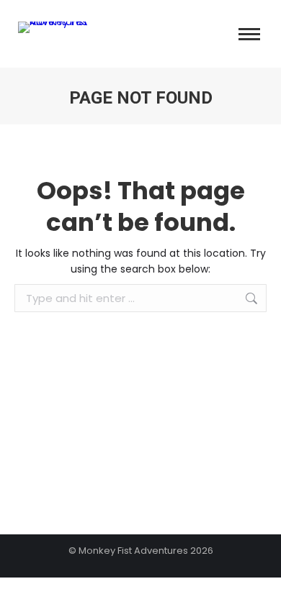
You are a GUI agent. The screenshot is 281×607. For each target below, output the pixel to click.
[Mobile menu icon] (249, 34)
